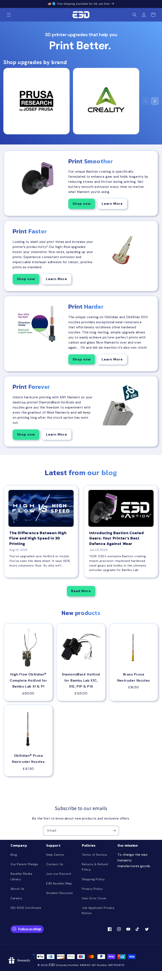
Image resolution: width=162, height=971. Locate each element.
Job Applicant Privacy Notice (98, 910)
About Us (17, 889)
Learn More (112, 203)
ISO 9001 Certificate (26, 908)
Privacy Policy (92, 889)
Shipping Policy (93, 879)
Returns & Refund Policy (95, 866)
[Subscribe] (114, 831)
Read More (81, 591)
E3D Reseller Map (59, 883)
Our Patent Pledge (24, 864)
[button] (9, 14)
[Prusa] (36, 101)
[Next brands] (155, 101)
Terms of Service (94, 855)
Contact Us (54, 864)
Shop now (82, 203)
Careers (16, 898)
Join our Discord (58, 874)
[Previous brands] (145, 101)
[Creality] (106, 101)
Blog (14, 855)
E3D (52, 965)
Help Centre (55, 855)
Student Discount (59, 893)
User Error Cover (94, 898)
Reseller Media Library (21, 876)
